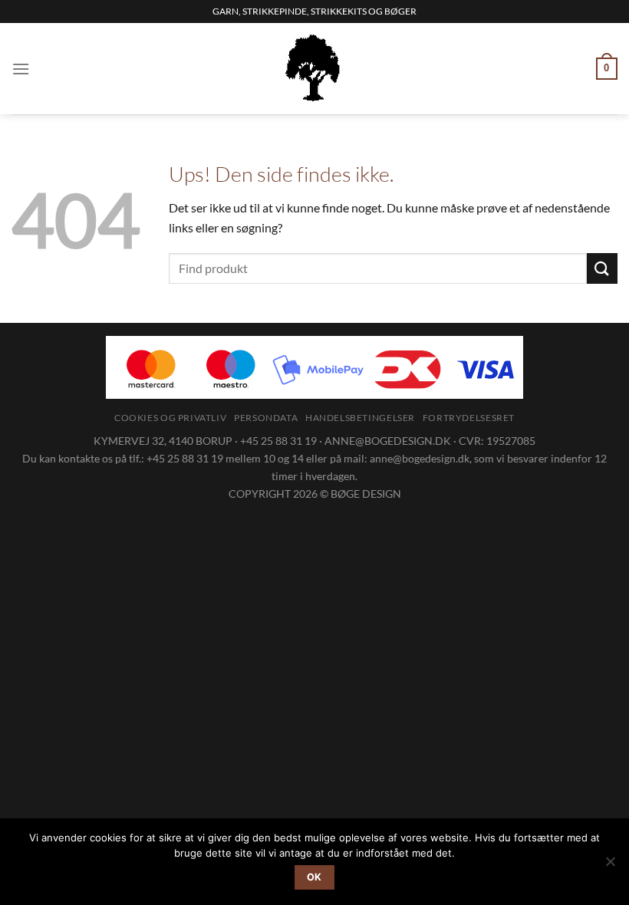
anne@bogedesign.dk (419, 458)
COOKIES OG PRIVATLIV (170, 417)
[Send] (602, 268)
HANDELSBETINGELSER (360, 417)
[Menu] (21, 68)
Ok (314, 877)
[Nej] (609, 866)
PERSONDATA (266, 417)
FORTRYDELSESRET (469, 417)
